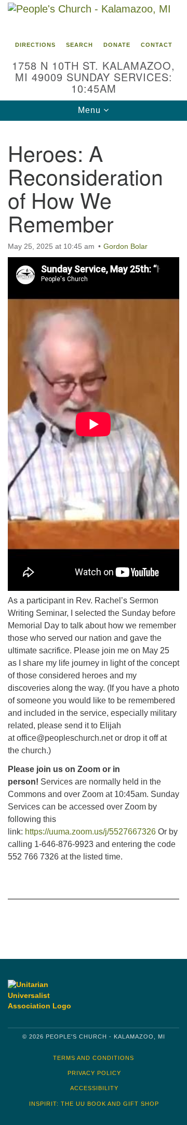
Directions (35, 45)
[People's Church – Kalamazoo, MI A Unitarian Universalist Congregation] (93, 18)
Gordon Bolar (125, 246)
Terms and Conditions (93, 1058)
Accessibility (94, 1088)
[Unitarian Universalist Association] (48, 996)
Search (79, 45)
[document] (93, 532)
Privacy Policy (94, 1073)
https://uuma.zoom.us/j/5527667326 (90, 831)
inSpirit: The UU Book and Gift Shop (94, 1104)
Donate (116, 45)
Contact (156, 45)
